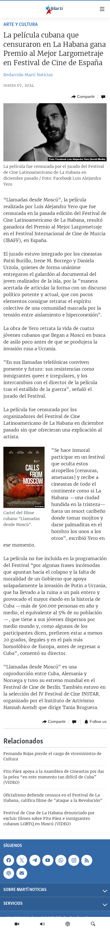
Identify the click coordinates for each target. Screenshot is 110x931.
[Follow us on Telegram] (34, 860)
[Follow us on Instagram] (73, 860)
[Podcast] (67, 924)
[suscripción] (21, 873)
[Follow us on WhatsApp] (60, 860)
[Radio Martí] (42, 924)
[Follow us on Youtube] (47, 860)
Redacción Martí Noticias (28, 74)
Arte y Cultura (20, 25)
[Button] (83, 96)
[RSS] (86, 860)
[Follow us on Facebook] (8, 860)
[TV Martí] (16, 924)
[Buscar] (93, 924)
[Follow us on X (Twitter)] (21, 860)
